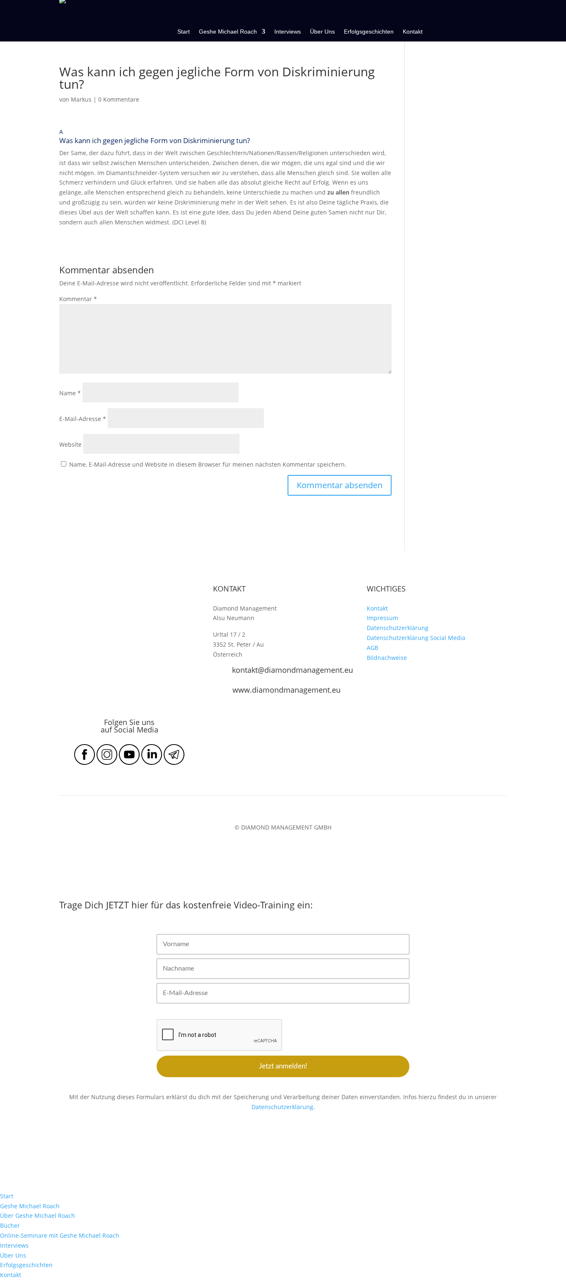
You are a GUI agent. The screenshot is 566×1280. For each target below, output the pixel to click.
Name (70, 393)
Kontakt (413, 32)
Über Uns (322, 32)
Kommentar (78, 299)
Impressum (382, 618)
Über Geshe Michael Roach (37, 1215)
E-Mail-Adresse (82, 419)
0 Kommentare (118, 99)
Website (70, 444)
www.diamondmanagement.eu (286, 690)
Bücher (10, 1225)
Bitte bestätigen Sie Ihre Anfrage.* (199, 1012)
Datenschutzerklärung (397, 628)
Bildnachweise (387, 658)
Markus (81, 99)
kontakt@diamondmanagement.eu (292, 670)
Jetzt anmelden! (283, 1066)
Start (183, 32)
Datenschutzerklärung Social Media (416, 638)
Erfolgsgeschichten (369, 32)
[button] (225, 137)
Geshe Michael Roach (228, 32)
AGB (372, 648)
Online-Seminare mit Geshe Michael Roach (59, 1235)
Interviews (287, 32)
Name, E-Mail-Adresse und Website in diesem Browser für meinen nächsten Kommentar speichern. (207, 464)
